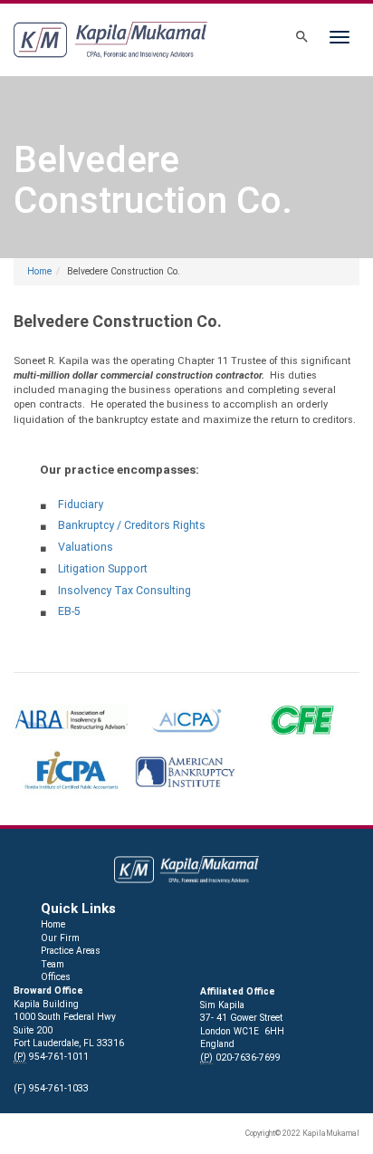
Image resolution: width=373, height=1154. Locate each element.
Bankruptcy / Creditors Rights (132, 525)
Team (52, 964)
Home (39, 271)
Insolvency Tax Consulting (124, 590)
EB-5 (69, 611)
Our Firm (60, 938)
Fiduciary (80, 504)
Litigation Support (103, 569)
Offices (56, 977)
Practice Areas (70, 951)
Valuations (85, 547)
